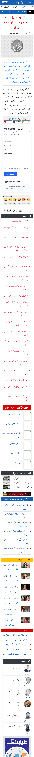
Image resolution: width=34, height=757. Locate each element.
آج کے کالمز (7, 7)
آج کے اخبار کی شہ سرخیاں (15, 499)
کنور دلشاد (28, 697)
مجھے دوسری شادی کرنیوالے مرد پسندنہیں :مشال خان (11, 581)
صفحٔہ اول (30, 7)
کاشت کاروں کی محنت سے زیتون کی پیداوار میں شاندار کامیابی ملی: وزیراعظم (16, 654)
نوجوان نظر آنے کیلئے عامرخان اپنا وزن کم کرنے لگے (11, 625)
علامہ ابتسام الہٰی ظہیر (25, 733)
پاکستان (23, 12)
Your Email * (7, 146)
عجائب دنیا (8, 12)
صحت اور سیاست (15, 668)
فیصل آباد (16, 478)
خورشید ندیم (27, 674)
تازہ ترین (23, 7)
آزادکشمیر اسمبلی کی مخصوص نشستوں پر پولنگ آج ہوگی (16, 542)
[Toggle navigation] (30, 2)
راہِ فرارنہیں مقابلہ (15, 453)
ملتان (17, 487)
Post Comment (10, 174)
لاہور (29, 478)
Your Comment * (8, 153)
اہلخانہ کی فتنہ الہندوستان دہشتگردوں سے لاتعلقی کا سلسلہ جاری (16, 507)
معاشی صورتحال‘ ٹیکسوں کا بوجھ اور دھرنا (12, 728)
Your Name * (7, 138)
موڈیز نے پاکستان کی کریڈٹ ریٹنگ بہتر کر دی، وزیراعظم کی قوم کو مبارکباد (16, 644)
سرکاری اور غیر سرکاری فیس (12, 715)
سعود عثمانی (27, 721)
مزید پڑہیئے (26, 216)
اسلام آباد (28, 483)
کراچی (29, 487)
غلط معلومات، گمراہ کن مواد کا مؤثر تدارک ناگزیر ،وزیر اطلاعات (16, 550)
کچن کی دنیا (18, 463)
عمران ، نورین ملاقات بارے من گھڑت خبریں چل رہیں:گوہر (15, 533)
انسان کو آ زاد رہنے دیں (14, 414)
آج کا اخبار (15, 7)
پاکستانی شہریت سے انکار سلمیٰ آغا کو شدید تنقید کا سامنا (11, 592)
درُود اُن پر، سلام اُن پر (15, 444)
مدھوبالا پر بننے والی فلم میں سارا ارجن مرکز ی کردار (11, 603)
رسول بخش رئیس (26, 686)
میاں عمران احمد (26, 709)
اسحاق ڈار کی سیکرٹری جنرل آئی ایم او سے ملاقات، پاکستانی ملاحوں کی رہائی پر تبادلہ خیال (16, 649)
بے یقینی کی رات (15, 680)
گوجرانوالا (16, 483)
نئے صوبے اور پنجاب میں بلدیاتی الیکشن (11, 692)
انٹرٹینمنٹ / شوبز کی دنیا (23, 560)
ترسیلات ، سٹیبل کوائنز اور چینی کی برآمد (12, 704)
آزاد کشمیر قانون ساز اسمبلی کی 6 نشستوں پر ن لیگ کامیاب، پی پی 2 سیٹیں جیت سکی (16, 640)
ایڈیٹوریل (16, 12)
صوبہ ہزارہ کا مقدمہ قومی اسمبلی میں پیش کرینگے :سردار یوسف (16, 516)
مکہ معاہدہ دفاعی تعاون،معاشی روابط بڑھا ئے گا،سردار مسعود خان (17, 524)
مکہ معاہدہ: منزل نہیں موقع (13, 423)
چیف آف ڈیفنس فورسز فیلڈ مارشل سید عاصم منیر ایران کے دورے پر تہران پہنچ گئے (16, 635)
